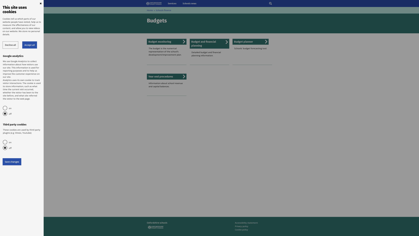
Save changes (12, 161)
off (10, 113)
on (10, 108)
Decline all (10, 44)
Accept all (29, 44)
